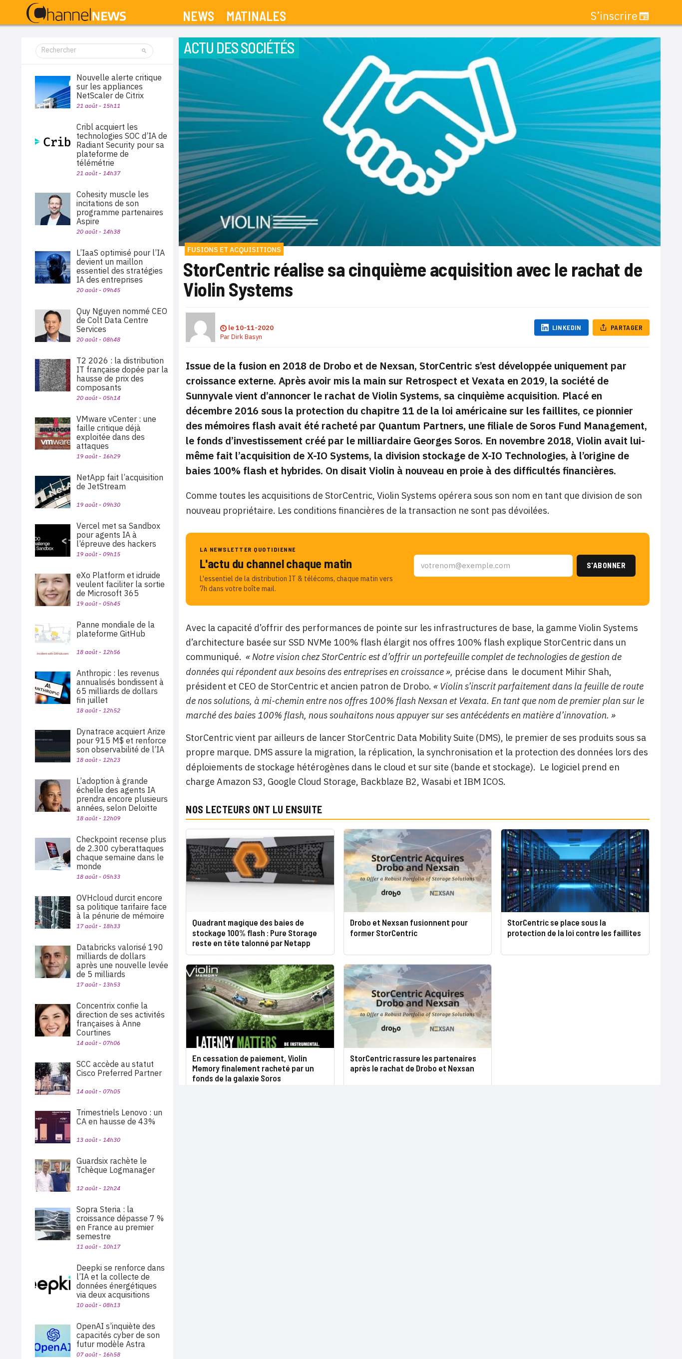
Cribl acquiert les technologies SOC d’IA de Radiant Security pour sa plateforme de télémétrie (121, 145)
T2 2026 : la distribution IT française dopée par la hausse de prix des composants (122, 373)
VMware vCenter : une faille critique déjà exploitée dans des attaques (116, 432)
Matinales (256, 16)
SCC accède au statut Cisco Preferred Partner (119, 1068)
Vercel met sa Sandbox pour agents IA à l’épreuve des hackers (118, 535)
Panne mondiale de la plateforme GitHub (115, 629)
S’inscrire (614, 16)
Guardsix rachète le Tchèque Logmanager (115, 1165)
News (198, 16)
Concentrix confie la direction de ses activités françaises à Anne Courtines (120, 1019)
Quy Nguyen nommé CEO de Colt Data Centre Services (121, 320)
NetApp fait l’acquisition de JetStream (119, 481)
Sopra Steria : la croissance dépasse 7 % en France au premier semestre (120, 1222)
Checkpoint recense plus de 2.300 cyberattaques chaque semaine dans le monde (121, 852)
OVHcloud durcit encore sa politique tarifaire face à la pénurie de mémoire (121, 907)
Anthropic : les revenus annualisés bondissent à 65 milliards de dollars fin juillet (120, 686)
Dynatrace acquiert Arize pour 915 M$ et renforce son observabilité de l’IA (121, 740)
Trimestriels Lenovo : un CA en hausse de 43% (119, 1116)
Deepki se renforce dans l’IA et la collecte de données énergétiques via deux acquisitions (120, 1281)
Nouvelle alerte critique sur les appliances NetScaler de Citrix (119, 86)
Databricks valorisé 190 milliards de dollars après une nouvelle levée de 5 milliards (122, 960)
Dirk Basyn (246, 337)
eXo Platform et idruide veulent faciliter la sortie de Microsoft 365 (120, 584)
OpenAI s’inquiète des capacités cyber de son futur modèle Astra (118, 1335)
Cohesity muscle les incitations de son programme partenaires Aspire (119, 207)
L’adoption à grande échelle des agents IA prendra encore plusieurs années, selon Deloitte (122, 794)
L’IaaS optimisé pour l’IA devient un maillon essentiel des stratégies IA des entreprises (120, 266)
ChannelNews (76, 13)
